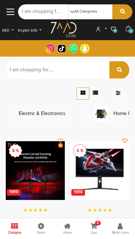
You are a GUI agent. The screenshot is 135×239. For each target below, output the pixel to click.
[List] (95, 93)
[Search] (122, 11)
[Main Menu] (10, 11)
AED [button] (6, 30)
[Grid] (82, 93)
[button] (60, 141)
